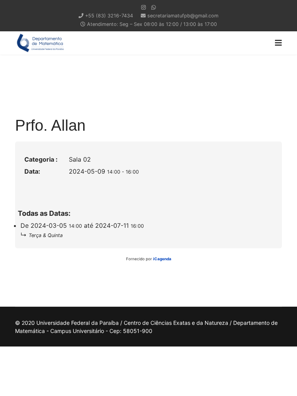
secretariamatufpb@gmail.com (182, 16)
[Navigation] (278, 43)
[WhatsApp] (153, 7)
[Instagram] (143, 7)
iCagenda (162, 258)
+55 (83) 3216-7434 (109, 16)
